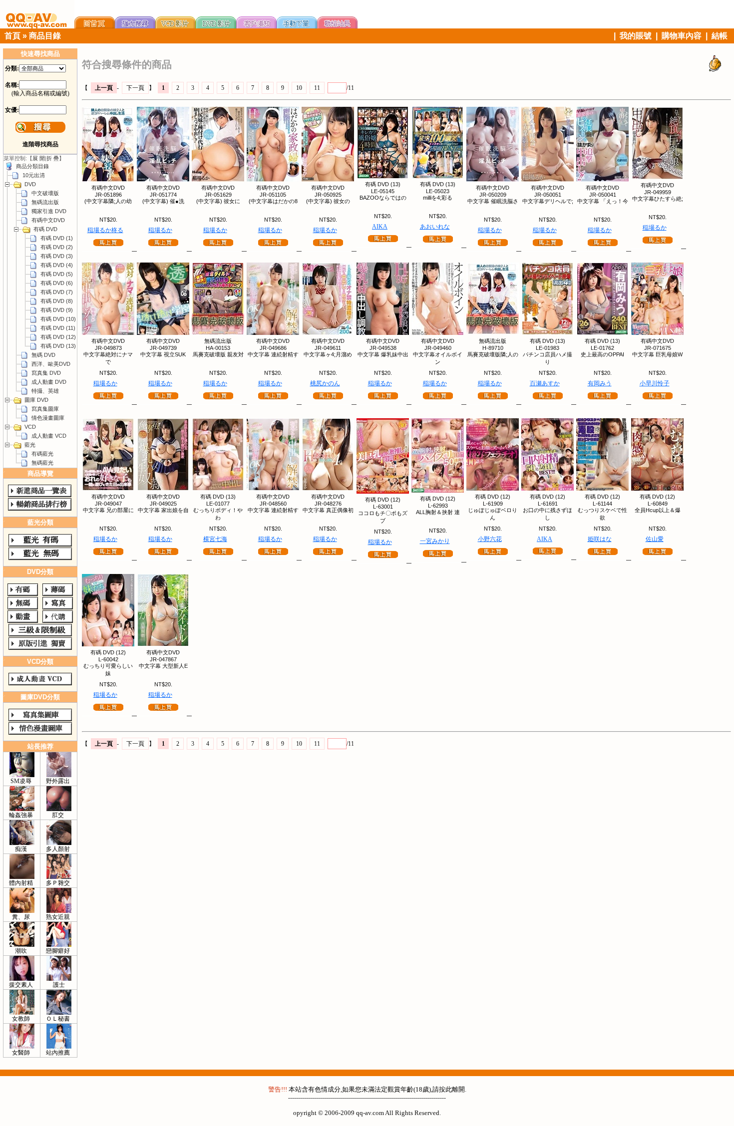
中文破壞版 (45, 193)
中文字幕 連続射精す (273, 354)
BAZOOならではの (383, 198)
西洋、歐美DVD (50, 364)
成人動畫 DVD (48, 382)
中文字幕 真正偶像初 (328, 510)
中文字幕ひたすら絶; (657, 199)
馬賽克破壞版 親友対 (218, 354)
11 (317, 87)
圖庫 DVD (36, 400)
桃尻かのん (325, 383)
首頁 (12, 35)
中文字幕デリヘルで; (547, 201)
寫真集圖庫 (45, 409)
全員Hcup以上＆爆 (658, 510)
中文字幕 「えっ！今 (602, 201)
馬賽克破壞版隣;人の (492, 354)
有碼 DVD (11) (57, 328)
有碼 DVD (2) (56, 247)
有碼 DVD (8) (56, 301)
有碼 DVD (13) (58, 346)
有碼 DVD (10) (58, 319)
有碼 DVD (45, 229)
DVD (30, 184)
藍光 (29, 445)
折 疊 (52, 158)
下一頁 (135, 87)
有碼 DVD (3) (56, 256)
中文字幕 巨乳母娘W (657, 354)
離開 (458, 1089)
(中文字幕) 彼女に (218, 201)
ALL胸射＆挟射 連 (438, 512)
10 (299, 87)
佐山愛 (655, 539)
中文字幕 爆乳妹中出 (383, 354)
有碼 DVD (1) (56, 238)
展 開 (38, 158)
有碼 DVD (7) (56, 292)
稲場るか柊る (105, 230)
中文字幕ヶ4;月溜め (328, 354)
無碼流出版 (45, 202)
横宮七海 (215, 539)
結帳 (720, 35)
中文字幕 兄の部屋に (108, 510)
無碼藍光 (42, 463)
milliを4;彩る (437, 198)
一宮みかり (435, 541)
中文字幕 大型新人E (163, 666)
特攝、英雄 (45, 391)
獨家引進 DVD (48, 211)
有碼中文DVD (48, 220)
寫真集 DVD (46, 373)
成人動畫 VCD (48, 436)
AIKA (379, 226)
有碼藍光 (42, 454)
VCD (30, 427)
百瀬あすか (545, 383)
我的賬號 (636, 35)
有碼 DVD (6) (56, 283)
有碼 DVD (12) (58, 337)
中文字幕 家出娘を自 (163, 510)
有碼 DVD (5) (56, 274)
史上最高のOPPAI (602, 354)
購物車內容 (682, 35)
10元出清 (33, 175)
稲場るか (160, 230)
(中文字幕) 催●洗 (163, 201)
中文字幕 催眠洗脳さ (492, 201)
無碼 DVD (43, 355)
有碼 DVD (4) (56, 265)
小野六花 (490, 539)
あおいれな (435, 226)
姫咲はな (600, 539)
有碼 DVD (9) (56, 310)
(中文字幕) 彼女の (328, 201)
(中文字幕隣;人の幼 (108, 201)
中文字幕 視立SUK (163, 354)
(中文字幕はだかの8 (273, 201)
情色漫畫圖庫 (47, 418)
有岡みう (600, 383)
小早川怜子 (655, 383)
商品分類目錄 (32, 166)
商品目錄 (45, 35)
